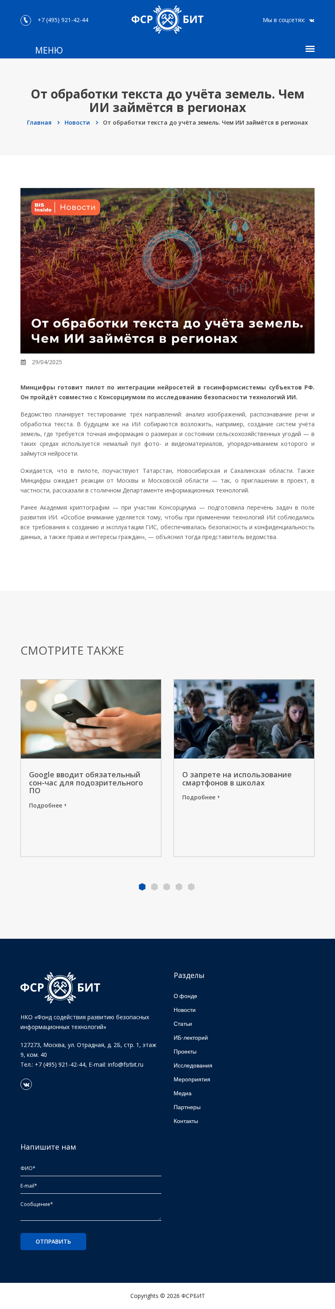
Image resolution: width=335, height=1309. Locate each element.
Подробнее (45, 805)
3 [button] (166, 887)
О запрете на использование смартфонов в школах (237, 779)
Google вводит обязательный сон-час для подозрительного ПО (86, 783)
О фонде (185, 995)
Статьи (183, 1023)
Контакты (186, 1120)
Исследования (193, 1065)
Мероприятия (192, 1079)
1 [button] (142, 887)
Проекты (185, 1051)
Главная (40, 122)
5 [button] (191, 887)
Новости (78, 122)
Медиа (183, 1093)
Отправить (53, 1241)
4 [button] (179, 887)
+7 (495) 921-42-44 (61, 20)
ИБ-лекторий (191, 1037)
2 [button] (154, 887)
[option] (244, 768)
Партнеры (187, 1106)
